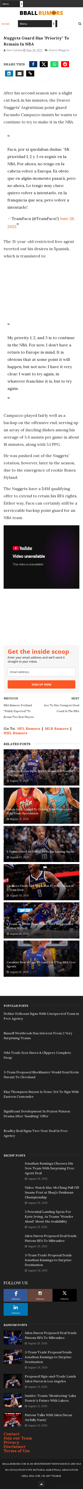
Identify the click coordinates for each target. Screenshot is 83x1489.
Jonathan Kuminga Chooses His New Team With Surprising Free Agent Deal (49, 1168)
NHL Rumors (15, 733)
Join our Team (18, 1437)
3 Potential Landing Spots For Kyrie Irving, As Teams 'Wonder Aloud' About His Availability (49, 1216)
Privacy (11, 1442)
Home (6, 23)
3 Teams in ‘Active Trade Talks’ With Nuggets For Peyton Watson (40, 926)
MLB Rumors (56, 728)
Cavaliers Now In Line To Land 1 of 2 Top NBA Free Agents (41, 964)
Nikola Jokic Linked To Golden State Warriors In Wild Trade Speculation (39, 811)
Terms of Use (17, 1450)
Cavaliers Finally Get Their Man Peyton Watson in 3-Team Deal (40, 888)
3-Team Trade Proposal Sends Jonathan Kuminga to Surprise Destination (48, 1260)
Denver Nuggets (59, 50)
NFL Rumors (28, 728)
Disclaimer (15, 1446)
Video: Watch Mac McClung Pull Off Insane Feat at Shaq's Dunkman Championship (52, 1192)
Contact (12, 1433)
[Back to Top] (41, 1484)
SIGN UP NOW (41, 684)
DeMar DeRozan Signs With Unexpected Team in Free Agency (40, 773)
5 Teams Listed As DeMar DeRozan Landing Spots (40, 851)
